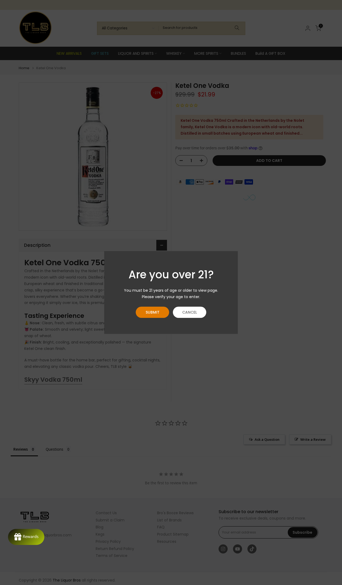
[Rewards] (26, 537)
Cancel (189, 312)
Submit (153, 312)
